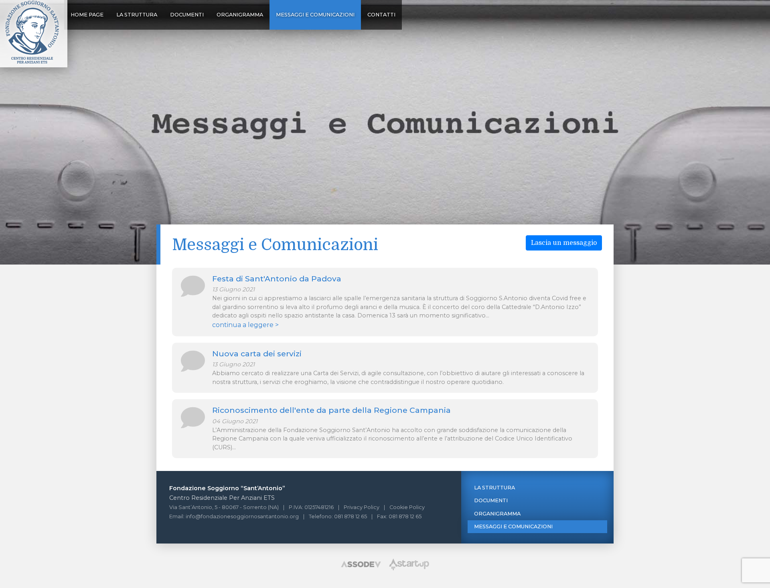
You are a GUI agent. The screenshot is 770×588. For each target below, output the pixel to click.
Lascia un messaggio (564, 243)
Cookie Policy (407, 507)
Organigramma (240, 15)
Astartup (409, 564)
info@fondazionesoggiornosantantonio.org (242, 516)
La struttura (136, 15)
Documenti (187, 15)
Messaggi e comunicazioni (315, 15)
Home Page (87, 15)
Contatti (381, 15)
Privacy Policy (361, 507)
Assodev (361, 564)
